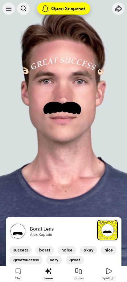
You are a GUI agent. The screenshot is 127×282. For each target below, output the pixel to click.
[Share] (118, 8)
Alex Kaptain (41, 234)
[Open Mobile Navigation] (8, 8)
